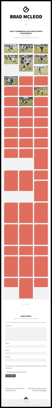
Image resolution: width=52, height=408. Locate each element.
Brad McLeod (26, 16)
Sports (29, 35)
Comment (8, 326)
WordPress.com (37, 404)
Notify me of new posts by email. (17, 372)
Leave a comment (26, 304)
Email (7, 350)
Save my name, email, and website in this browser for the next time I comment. (26, 367)
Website (7, 357)
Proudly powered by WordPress (18, 404)
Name (7, 343)
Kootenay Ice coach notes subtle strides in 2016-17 (14, 389)
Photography (24, 35)
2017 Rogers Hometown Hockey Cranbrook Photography (37, 389)
